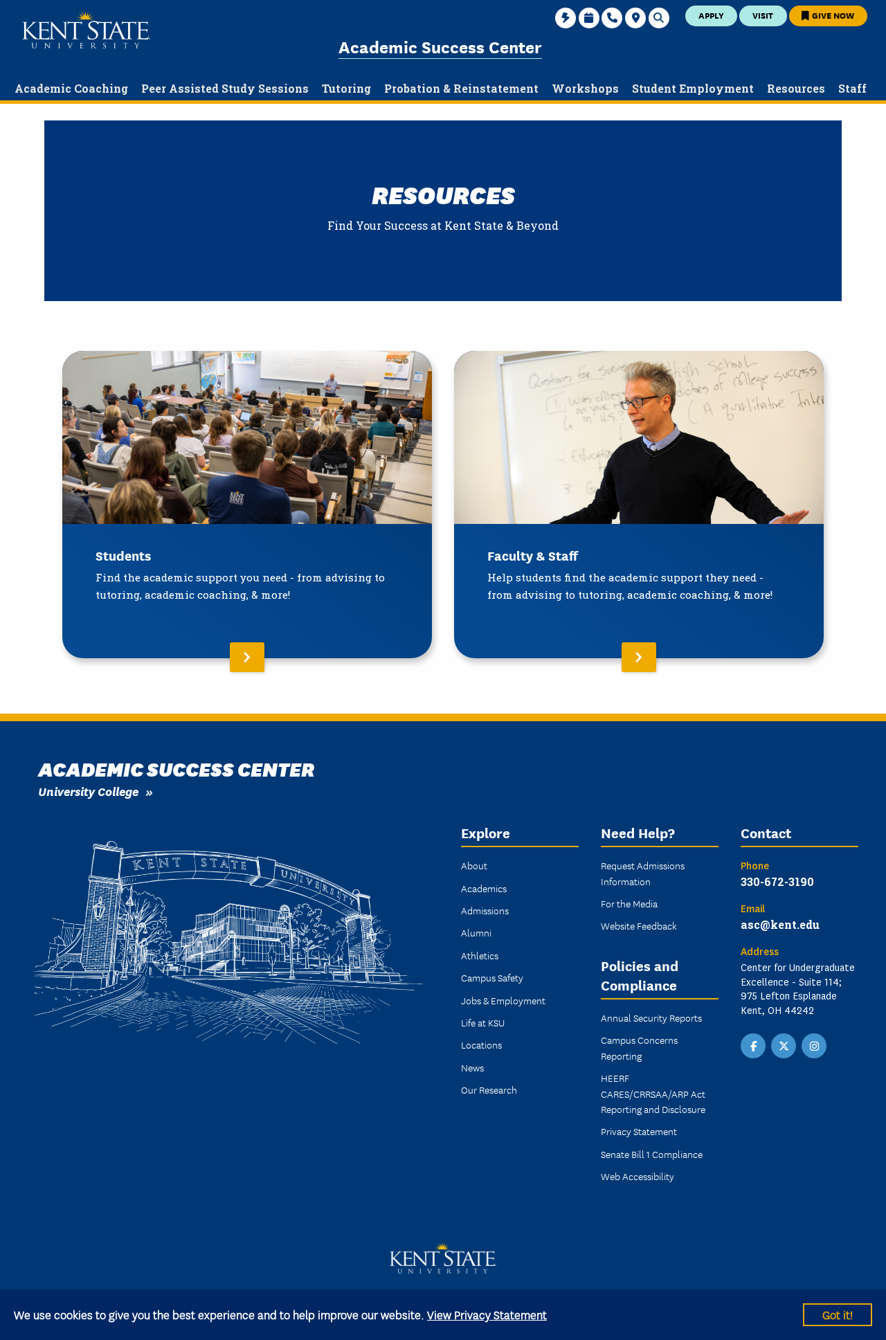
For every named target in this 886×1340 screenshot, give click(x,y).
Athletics (479, 955)
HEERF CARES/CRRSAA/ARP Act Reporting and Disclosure (653, 1093)
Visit (762, 15)
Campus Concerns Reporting (639, 1047)
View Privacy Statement (487, 1314)
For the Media (629, 903)
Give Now (832, 15)
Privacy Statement (639, 1131)
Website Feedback (639, 925)
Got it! (837, 1314)
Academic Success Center (440, 46)
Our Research (489, 1089)
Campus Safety (492, 977)
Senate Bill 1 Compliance (652, 1153)
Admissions (485, 910)
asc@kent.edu (780, 924)
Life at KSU (483, 1022)
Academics (484, 888)
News (472, 1067)
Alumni (476, 932)
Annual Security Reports (651, 1017)
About (474, 865)
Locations (481, 1044)
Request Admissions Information (643, 873)
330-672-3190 (777, 881)
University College (88, 790)
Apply (711, 15)
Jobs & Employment (503, 1000)
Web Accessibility (637, 1176)
